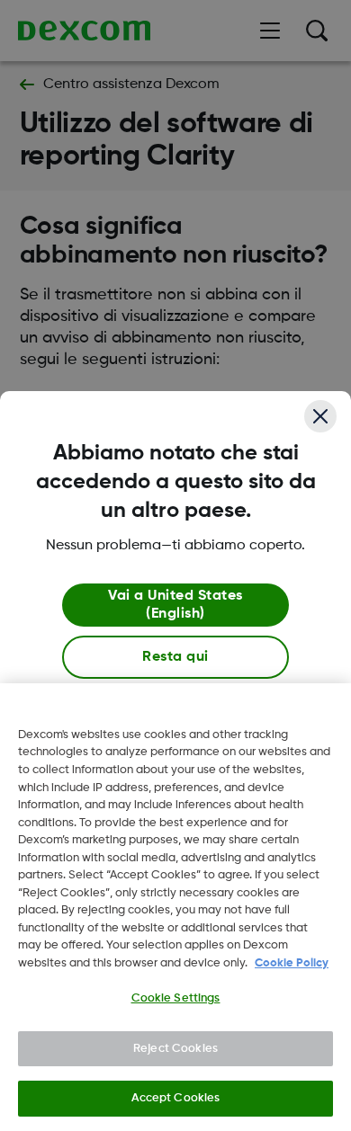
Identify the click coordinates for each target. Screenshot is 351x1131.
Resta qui (175, 657)
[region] (175, 907)
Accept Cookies (175, 1098)
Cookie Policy (291, 963)
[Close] (320, 416)
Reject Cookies (175, 1049)
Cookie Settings (175, 998)
